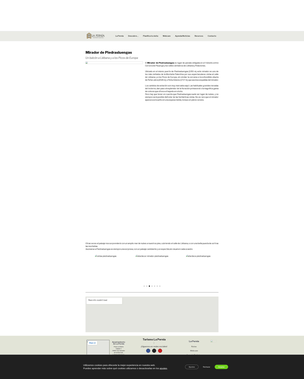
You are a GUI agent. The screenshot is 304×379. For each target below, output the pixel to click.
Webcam (167, 36)
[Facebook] (148, 351)
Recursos (199, 36)
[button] (144, 286)
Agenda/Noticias (182, 36)
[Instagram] (154, 351)
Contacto (212, 36)
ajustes (163, 368)
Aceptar (221, 367)
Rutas (194, 347)
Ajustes (192, 367)
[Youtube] (160, 351)
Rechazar (206, 367)
